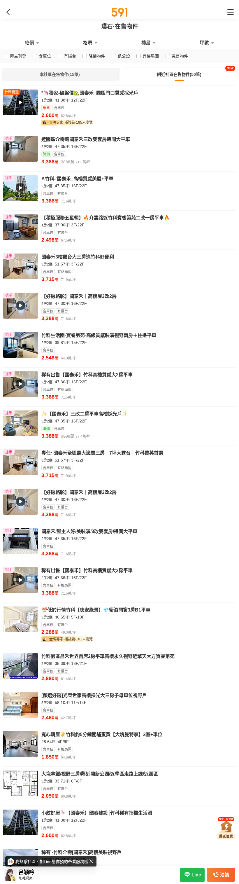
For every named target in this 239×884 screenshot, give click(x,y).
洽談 (224, 874)
